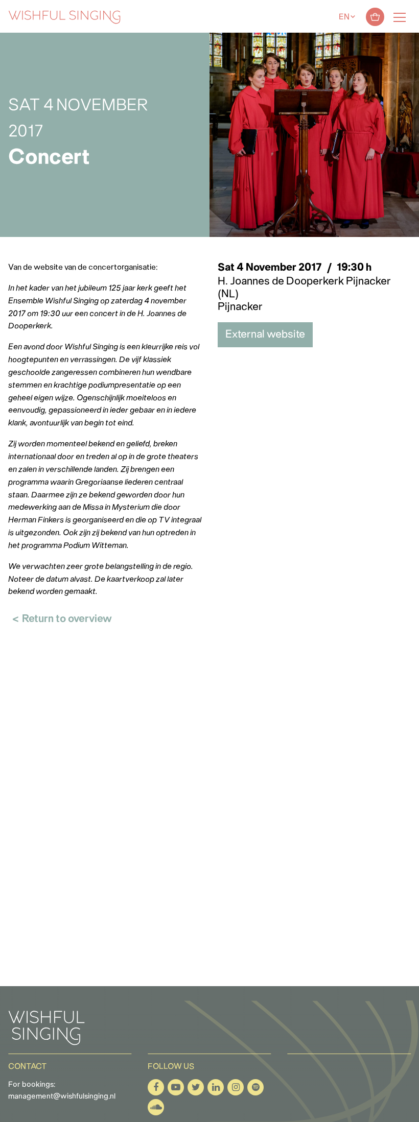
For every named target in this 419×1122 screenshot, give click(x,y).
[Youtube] (176, 1087)
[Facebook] (156, 1087)
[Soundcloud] (156, 1107)
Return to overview (67, 619)
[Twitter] (196, 1087)
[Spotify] (255, 1087)
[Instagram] (235, 1087)
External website (265, 335)
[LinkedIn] (215, 1087)
